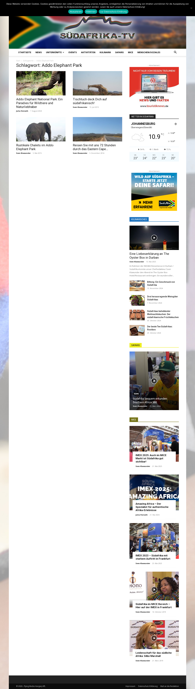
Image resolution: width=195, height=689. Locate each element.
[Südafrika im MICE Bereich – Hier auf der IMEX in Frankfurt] (154, 589)
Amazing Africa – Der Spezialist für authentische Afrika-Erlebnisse (152, 507)
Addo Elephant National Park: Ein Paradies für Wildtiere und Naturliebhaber (39, 103)
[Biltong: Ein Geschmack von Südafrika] (137, 285)
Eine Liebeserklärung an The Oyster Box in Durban (149, 255)
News (38, 52)
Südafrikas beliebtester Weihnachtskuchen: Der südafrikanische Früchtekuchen (163, 314)
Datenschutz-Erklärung (148, 686)
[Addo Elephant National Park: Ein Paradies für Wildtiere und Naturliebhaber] (41, 83)
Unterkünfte (54, 52)
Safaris (119, 52)
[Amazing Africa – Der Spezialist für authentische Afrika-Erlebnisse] (154, 492)
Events (73, 52)
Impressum (130, 686)
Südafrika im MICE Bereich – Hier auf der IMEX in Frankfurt (154, 606)
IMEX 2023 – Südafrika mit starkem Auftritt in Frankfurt (153, 557)
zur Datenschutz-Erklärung (113, 11)
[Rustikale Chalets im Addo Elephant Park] (41, 129)
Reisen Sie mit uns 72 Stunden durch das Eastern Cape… (94, 147)
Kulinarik (105, 52)
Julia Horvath (22, 111)
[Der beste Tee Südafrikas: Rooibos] (137, 330)
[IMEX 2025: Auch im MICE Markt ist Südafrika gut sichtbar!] (154, 444)
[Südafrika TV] (97, 26)
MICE (130, 52)
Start (18, 60)
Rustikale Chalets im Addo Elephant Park (34, 147)
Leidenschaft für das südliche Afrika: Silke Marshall (154, 654)
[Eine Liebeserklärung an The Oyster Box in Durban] (154, 238)
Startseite (24, 52)
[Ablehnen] (191, 8)
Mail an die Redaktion (169, 686)
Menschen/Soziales (148, 52)
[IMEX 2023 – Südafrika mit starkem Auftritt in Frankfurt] (154, 541)
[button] (175, 52)
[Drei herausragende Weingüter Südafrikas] (137, 300)
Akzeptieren (76, 11)
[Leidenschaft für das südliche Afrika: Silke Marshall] (154, 638)
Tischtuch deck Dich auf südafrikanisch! (90, 101)
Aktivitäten (88, 52)
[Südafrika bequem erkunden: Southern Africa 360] (154, 381)
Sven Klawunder (80, 107)
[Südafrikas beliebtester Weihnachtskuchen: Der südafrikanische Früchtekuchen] (137, 315)
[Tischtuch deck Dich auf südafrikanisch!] (97, 83)
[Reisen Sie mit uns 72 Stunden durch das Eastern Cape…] (97, 129)
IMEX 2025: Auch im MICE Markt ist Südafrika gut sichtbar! (151, 458)
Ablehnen (91, 11)
